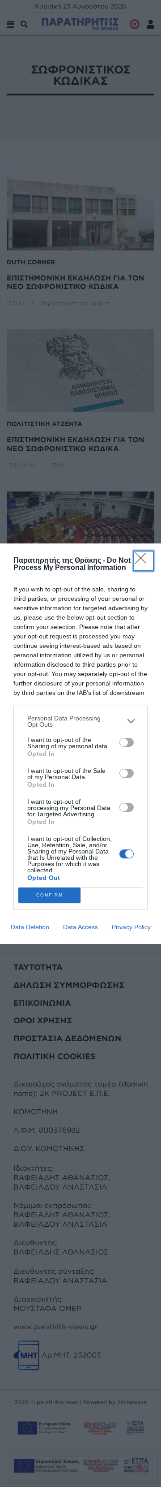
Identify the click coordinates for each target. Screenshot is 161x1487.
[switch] (126, 742)
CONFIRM (49, 894)
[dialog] (80, 743)
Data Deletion (30, 927)
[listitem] (80, 721)
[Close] (143, 560)
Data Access (80, 927)
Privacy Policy (131, 927)
